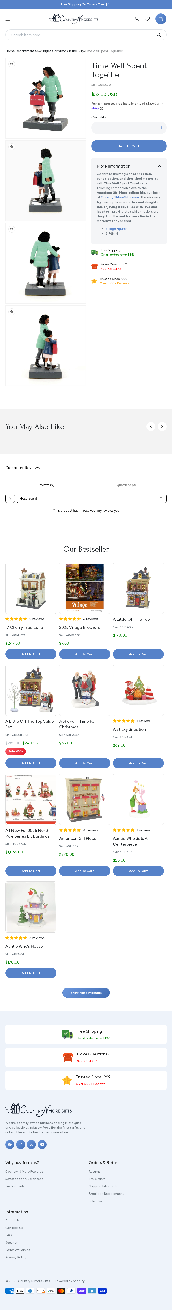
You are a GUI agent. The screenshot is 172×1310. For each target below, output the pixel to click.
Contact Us (14, 1228)
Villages (45, 51)
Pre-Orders (97, 1179)
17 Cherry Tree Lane (24, 627)
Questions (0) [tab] (126, 485)
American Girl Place (77, 838)
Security (11, 1242)
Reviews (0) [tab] (45, 485)
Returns (94, 1171)
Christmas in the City (68, 51)
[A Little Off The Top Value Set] (31, 690)
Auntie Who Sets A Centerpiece (130, 841)
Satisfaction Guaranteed (24, 1179)
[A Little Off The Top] (138, 588)
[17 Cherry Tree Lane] (31, 588)
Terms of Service (17, 1250)
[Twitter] (31, 1144)
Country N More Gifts (34, 1281)
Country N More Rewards (24, 1171)
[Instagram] (20, 1144)
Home (10, 51)
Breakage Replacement (106, 1194)
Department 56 (27, 51)
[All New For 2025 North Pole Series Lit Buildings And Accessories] (31, 799)
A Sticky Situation (129, 729)
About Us (12, 1220)
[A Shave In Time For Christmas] (84, 690)
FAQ (8, 1235)
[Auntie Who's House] (31, 907)
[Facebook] (9, 1144)
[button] (8, 19)
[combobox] (82, 34)
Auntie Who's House (24, 946)
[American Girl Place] (84, 799)
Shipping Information (104, 1186)
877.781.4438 (111, 269)
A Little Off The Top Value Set (29, 724)
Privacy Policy (15, 1257)
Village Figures (116, 229)
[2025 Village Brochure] (84, 588)
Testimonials (14, 1186)
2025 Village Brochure (79, 627)
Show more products (86, 993)
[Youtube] (42, 1144)
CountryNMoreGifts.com (120, 197)
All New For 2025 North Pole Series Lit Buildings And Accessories (27, 833)
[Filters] (10, 498)
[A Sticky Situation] (138, 690)
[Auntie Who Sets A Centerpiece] (138, 799)
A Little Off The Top (131, 619)
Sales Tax (96, 1201)
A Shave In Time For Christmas (77, 724)
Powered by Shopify (70, 1281)
